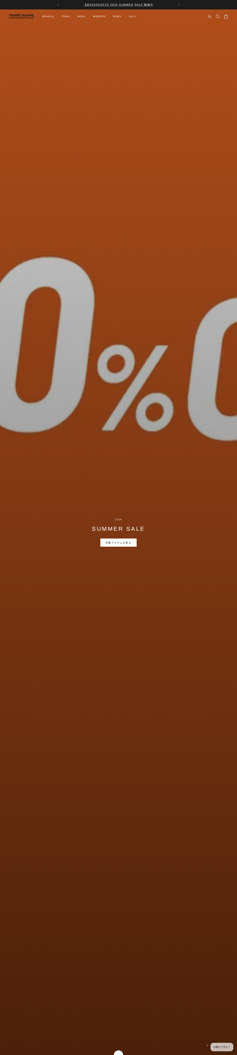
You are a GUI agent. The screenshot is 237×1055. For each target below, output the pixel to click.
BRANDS (48, 16)
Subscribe (196, 1039)
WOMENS (99, 16)
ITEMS (65, 16)
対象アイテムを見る (118, 542)
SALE (132, 16)
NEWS (117, 16)
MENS (82, 16)
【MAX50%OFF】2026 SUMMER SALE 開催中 (118, 4)
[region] (118, 532)
